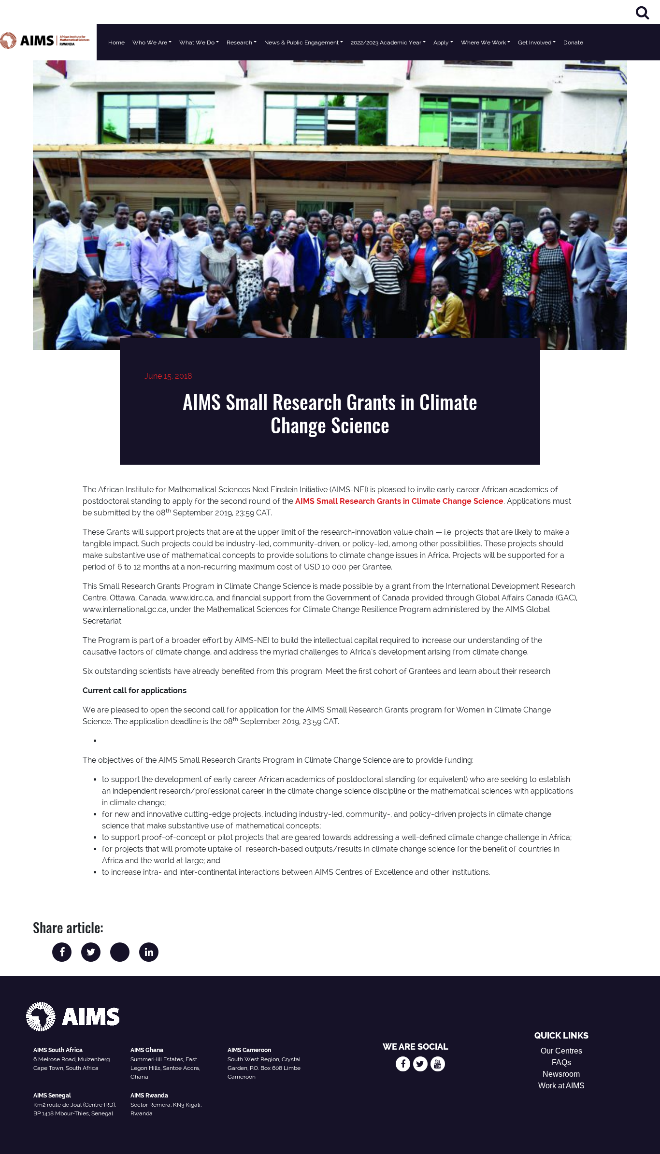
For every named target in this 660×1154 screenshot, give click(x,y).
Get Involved (534, 42)
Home (116, 42)
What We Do (197, 42)
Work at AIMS (561, 1086)
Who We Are (149, 42)
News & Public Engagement (301, 42)
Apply (441, 42)
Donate (573, 42)
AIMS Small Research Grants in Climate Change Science (399, 501)
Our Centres (561, 1051)
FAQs (561, 1062)
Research (239, 42)
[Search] (642, 12)
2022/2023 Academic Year (386, 42)
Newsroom (561, 1074)
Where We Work (483, 42)
